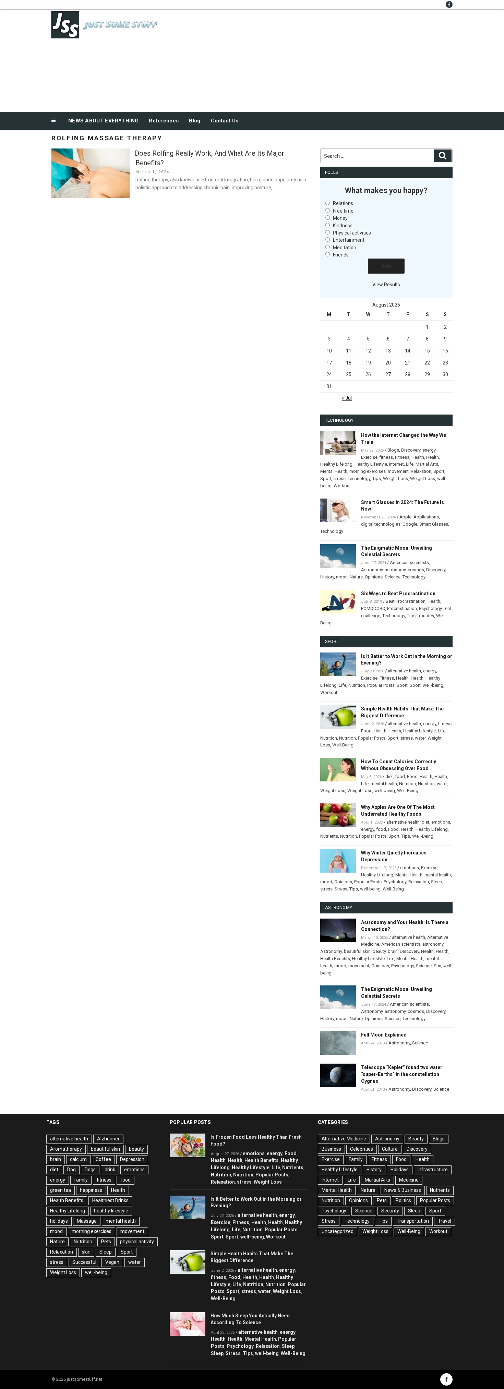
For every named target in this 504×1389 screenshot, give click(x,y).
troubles (426, 615)
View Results (386, 284)
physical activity (137, 1241)
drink (110, 1169)
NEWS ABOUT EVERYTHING (103, 121)
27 (388, 374)
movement (398, 471)
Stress (341, 888)
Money (340, 218)
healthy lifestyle (111, 1210)
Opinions (374, 576)
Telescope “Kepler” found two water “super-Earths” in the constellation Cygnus (401, 1074)
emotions (440, 822)
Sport (438, 471)
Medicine (409, 1180)
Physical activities (352, 233)
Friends (341, 255)
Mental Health (333, 471)
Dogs (90, 1169)
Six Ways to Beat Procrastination (398, 593)
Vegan (112, 1262)
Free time (343, 211)
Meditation (344, 247)
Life (409, 464)
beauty (379, 951)
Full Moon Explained (384, 1035)
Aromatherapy (66, 1149)
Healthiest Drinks (110, 1200)
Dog (71, 1169)
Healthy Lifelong (336, 464)
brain (393, 951)
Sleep (436, 881)
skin (86, 1252)
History (327, 576)
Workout (342, 485)
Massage (87, 1221)
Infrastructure (433, 1169)
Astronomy (372, 569)
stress (339, 478)
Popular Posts (381, 685)
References (164, 121)
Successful (84, 1262)
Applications (426, 516)
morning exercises (367, 471)
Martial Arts (427, 464)
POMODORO (373, 608)
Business (331, 1149)
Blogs (393, 450)
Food (366, 730)
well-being (433, 685)
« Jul (347, 398)
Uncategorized (337, 1231)
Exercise (369, 457)
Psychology (430, 608)
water (420, 738)
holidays (59, 1221)
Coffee (103, 1159)
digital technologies (380, 524)
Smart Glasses (433, 524)
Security (390, 1210)
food (400, 776)
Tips (376, 478)
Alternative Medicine (344, 1138)
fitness (386, 457)
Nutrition (356, 685)
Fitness (402, 457)
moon (342, 576)
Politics (403, 1200)
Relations (343, 203)
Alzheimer (108, 1138)
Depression (132, 1159)
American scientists (409, 562)
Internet (396, 464)
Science (392, 576)
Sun (437, 965)
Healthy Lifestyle (371, 464)
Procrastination (402, 608)
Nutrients (329, 836)
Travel (444, 1221)
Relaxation (421, 471)
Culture (390, 1149)
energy (428, 450)
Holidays (400, 1169)
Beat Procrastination (405, 601)
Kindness (342, 225)
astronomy (395, 569)
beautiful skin (357, 951)
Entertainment (348, 240)
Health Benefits (335, 958)
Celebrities (361, 1149)
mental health (384, 783)
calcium (78, 1159)
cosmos (416, 569)
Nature (356, 576)
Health (417, 457)
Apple (405, 516)
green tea (60, 1190)
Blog (194, 121)
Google (410, 524)
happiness (91, 1190)
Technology (359, 478)
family (81, 1180)
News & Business (402, 1190)
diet (389, 776)
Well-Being (342, 744)
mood (326, 881)
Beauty (416, 1138)
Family (356, 1159)
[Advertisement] (321, 59)
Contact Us (225, 121)
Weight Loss (395, 478)
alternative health (404, 670)
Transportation (413, 1221)
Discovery (410, 450)
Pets (106, 1241)
